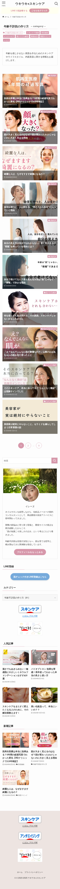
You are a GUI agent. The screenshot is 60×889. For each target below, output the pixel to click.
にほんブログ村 (30, 615)
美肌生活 (34, 36)
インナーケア (9, 36)
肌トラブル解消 (22, 36)
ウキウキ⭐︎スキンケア (30, 3)
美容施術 (44, 32)
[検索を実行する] (54, 460)
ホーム (20, 872)
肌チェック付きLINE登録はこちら (30, 576)
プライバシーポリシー (33, 872)
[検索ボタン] (56, 3)
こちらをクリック (39, 10)
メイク (6, 40)
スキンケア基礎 (33, 32)
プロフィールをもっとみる (30, 552)
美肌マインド (45, 36)
